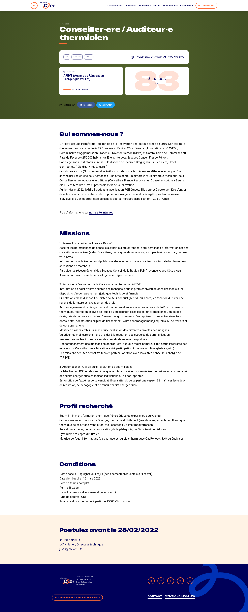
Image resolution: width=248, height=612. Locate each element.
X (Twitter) (107, 105)
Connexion (208, 6)
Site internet (81, 89)
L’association (114, 5)
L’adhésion (186, 5)
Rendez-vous (170, 5)
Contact (155, 596)
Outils (156, 5)
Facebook (87, 105)
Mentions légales (180, 596)
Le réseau (130, 5)
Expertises (145, 5)
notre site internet (101, 212)
